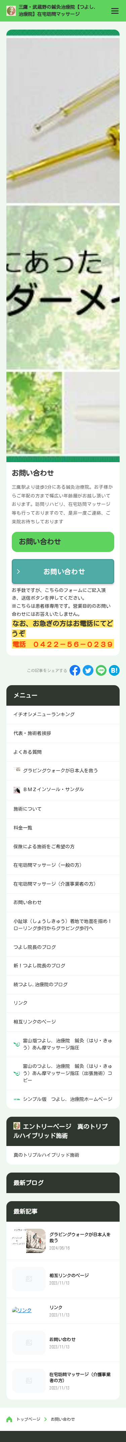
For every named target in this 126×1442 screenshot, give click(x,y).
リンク (55, 1307)
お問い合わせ (64, 571)
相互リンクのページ (69, 1275)
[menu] (115, 10)
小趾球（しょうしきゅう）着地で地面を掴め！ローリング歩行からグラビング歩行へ (62, 925)
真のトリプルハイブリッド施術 (46, 1155)
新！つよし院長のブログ (39, 965)
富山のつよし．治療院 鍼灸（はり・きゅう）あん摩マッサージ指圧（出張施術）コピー (67, 1073)
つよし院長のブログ (34, 947)
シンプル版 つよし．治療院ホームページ (67, 1099)
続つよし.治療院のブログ (40, 984)
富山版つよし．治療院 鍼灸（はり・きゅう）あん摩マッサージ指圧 (67, 1044)
